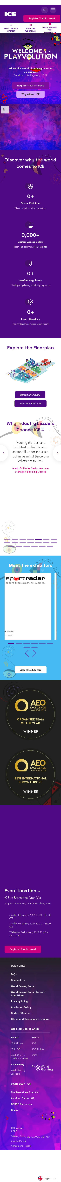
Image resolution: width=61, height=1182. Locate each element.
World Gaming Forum (23, 986)
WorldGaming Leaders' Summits (19, 1056)
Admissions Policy (21, 1145)
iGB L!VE (15, 1049)
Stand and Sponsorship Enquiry (30, 1019)
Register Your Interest (41, 18)
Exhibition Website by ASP (38, 1137)
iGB (34, 1043)
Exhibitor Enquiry (30, 394)
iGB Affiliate (17, 1043)
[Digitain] (30, 602)
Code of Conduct (21, 1013)
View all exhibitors (30, 669)
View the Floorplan (30, 403)
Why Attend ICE (30, 94)
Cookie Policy (18, 1140)
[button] (7, 539)
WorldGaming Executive (18, 1072)
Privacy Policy (19, 1001)
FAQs (14, 974)
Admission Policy (21, 1007)
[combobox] (47, 1178)
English (47, 1178)
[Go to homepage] (10, 14)
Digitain (11, 631)
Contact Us (18, 980)
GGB (34, 1055)
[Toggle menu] (53, 10)
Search (44, 10)
